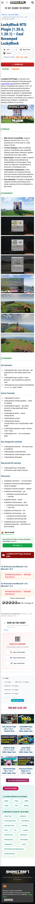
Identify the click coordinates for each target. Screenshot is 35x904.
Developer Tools (9, 825)
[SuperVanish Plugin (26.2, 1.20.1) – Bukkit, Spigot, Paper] (9, 760)
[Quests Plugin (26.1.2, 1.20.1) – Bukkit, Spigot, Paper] (26, 739)
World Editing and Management (14, 849)
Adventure (23, 816)
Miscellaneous (8, 839)
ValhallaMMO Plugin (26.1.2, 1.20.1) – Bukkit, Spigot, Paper (26, 729)
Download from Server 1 (13, 574)
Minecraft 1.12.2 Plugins (22, 682)
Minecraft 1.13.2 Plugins (11, 686)
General (25, 830)
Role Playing (24, 839)
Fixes (6, 830)
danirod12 (8, 53)
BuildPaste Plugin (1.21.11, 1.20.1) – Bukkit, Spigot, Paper (9, 750)
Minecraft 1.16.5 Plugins (11, 697)
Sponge (26, 805)
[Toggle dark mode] (7, 2)
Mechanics (23, 835)
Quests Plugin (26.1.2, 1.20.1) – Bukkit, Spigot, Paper (26, 750)
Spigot (26, 57)
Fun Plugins (8, 682)
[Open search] (32, 2)
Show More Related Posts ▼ (17, 780)
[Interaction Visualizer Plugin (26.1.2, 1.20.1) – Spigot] (26, 760)
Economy (24, 825)
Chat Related (25, 821)
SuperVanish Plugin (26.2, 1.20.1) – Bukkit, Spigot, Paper (9, 771)
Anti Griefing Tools (10, 821)
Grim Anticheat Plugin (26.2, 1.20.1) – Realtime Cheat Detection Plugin (9, 729)
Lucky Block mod (7, 84)
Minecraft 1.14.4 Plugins (11, 689)
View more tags (17, 700)
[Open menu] (2, 2)
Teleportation (8, 844)
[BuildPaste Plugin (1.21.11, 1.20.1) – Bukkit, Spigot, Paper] (9, 739)
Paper (22, 57)
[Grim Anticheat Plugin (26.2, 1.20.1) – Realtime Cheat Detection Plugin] (9, 718)
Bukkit (17, 57)
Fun (15, 830)
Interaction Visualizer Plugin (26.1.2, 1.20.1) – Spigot (26, 771)
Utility (24, 844)
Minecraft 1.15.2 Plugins (11, 693)
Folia (16, 805)
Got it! (9, 900)
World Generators (9, 853)
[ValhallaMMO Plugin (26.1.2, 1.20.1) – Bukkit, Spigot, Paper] (26, 718)
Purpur (6, 805)
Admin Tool (7, 816)
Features (5, 69)
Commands (15, 69)
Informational (8, 835)
